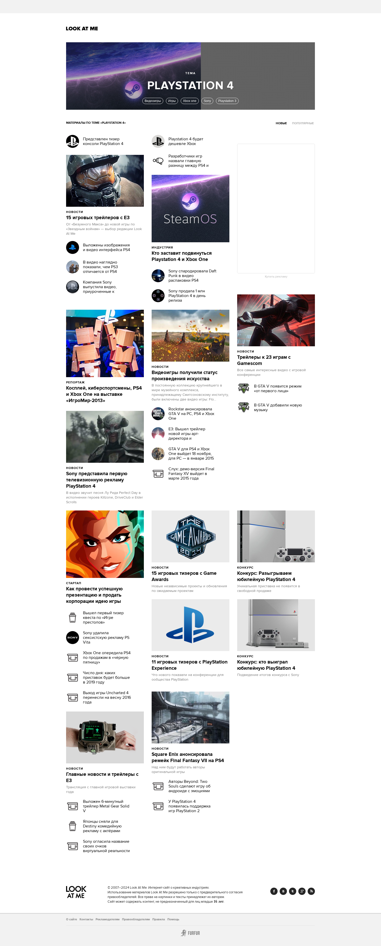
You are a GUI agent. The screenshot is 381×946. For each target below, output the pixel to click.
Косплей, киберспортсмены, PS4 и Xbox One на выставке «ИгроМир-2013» (104, 394)
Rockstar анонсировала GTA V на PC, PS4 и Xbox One (191, 414)
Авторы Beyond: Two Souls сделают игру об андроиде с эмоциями (189, 786)
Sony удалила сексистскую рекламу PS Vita (106, 638)
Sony (207, 101)
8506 (180, 567)
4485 (180, 367)
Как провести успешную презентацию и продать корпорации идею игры (94, 595)
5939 (266, 351)
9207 (93, 583)
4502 (180, 656)
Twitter (292, 891)
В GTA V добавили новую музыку (278, 407)
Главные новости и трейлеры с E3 (102, 777)
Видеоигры (153, 101)
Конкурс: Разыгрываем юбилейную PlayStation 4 (266, 576)
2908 (95, 468)
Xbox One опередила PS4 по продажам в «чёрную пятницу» (107, 658)
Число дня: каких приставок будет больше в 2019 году (106, 678)
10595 (266, 567)
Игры (172, 101)
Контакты (86, 919)
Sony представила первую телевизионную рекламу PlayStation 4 (96, 480)
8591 (96, 382)
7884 (94, 768)
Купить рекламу (276, 276)
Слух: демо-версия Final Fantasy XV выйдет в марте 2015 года (191, 474)
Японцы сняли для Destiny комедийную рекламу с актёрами (102, 826)
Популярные (303, 123)
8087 (94, 212)
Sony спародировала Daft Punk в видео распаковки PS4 (192, 276)
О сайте (71, 919)
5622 (265, 656)
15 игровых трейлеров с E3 (98, 218)
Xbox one (189, 101)
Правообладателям (136, 919)
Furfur (190, 933)
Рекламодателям (107, 919)
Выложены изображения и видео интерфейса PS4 (106, 247)
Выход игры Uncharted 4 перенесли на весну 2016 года (107, 697)
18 (279, 567)
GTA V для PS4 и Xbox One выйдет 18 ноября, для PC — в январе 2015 (191, 454)
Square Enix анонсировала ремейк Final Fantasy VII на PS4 (188, 757)
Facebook (274, 891)
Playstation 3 (227, 101)
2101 (179, 748)
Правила (158, 919)
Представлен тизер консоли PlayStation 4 (103, 141)
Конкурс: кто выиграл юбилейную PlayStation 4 (266, 665)
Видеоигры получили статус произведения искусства (184, 376)
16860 (185, 247)
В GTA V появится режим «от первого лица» (277, 388)
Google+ (302, 891)
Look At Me (82, 28)
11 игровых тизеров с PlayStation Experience (190, 665)
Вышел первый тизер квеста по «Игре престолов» (103, 618)
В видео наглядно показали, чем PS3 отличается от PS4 (100, 267)
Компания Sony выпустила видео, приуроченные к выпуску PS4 (100, 289)
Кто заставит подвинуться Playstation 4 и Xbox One (182, 256)
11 (277, 656)
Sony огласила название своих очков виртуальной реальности (106, 846)
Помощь (173, 919)
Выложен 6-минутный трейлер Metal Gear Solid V (106, 806)
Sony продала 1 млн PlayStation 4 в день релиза (187, 296)
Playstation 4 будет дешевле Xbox (185, 141)
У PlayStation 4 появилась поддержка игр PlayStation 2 (189, 806)
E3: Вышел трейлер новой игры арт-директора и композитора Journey (188, 436)
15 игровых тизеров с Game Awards (184, 576)
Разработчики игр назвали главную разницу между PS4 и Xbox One (188, 163)
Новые (281, 123)
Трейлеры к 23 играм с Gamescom (264, 360)
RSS (311, 891)
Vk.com (283, 891)
